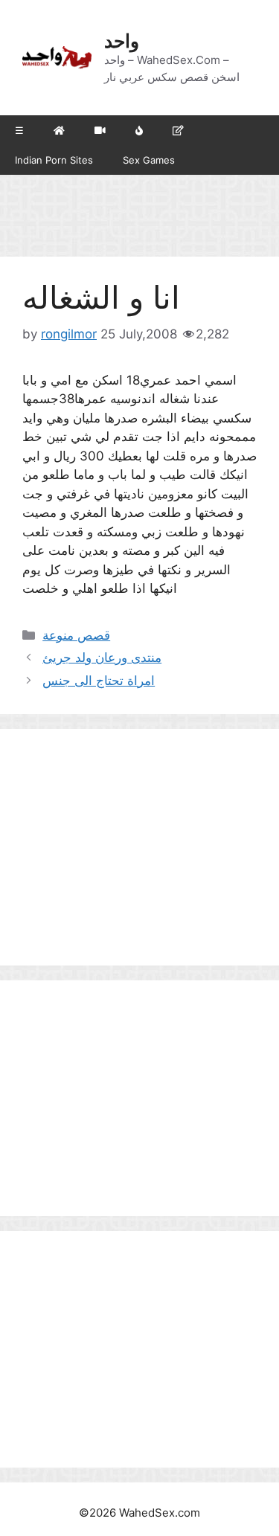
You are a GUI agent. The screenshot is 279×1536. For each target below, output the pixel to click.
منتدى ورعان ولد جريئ (101, 657)
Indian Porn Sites (54, 160)
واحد (121, 41)
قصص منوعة (76, 635)
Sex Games (149, 160)
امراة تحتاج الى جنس (98, 680)
